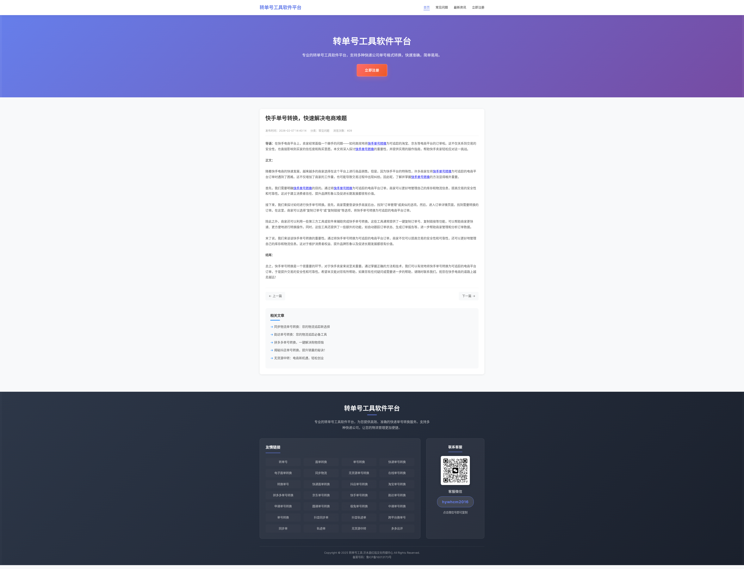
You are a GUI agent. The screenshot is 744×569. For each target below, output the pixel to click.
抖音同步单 (321, 517)
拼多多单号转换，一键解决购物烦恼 (299, 342)
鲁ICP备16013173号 (378, 557)
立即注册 (478, 7)
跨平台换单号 (397, 517)
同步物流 (321, 473)
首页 (427, 7)
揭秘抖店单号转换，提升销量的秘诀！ (300, 350)
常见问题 (442, 7)
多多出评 (397, 528)
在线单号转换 (397, 473)
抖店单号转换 (359, 484)
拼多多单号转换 (283, 495)
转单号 (283, 462)
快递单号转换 (397, 462)
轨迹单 (321, 528)
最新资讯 (460, 7)
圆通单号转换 (321, 506)
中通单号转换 (397, 506)
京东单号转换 (321, 495)
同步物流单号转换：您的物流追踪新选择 (302, 327)
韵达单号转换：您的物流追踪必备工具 (300, 334)
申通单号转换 (283, 506)
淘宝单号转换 (397, 484)
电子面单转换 (283, 473)
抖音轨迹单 (359, 517)
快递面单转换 (321, 484)
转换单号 (283, 484)
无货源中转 (359, 528)
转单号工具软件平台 (280, 7)
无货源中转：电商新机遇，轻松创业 (299, 358)
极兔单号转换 (359, 506)
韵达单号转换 (397, 495)
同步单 (283, 528)
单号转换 (359, 462)
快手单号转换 (377, 143)
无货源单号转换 (359, 473)
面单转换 (321, 462)
